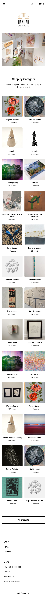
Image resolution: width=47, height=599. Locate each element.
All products (23, 520)
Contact (7, 572)
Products (7, 552)
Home (6, 547)
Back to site (9, 576)
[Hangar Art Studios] (23, 19)
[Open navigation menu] (4, 4)
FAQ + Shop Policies (12, 567)
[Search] (32, 4)
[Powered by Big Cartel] (23, 593)
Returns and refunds (12, 581)
